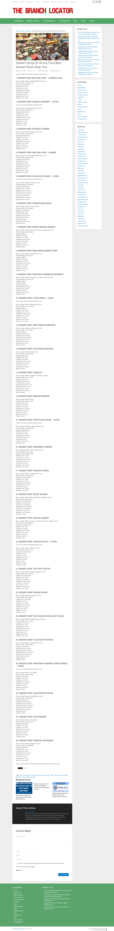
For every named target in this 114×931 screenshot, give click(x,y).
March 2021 (81, 190)
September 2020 (83, 204)
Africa (66, 1)
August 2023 (81, 139)
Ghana (48, 775)
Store (83, 21)
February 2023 (82, 154)
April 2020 (81, 216)
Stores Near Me (30, 777)
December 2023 (83, 137)
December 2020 (83, 197)
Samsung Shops (83, 107)
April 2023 (81, 149)
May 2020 (81, 214)
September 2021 (83, 182)
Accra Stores (27, 775)
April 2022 (81, 170)
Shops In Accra (59, 775)
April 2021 (81, 187)
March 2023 (81, 151)
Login (79, 99)
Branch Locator (33, 21)
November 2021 (83, 178)
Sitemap (22, 1)
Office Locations (83, 102)
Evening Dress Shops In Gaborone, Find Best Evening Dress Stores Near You (88, 38)
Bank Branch (18, 21)
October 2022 (82, 161)
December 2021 (83, 175)
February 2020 (82, 221)
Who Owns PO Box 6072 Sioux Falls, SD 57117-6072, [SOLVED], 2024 (24, 797)
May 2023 (81, 146)
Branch (60, 1)
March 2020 (81, 218)
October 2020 (82, 202)
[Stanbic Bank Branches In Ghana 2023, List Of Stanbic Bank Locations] (60, 787)
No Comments (56, 71)
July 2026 (81, 130)
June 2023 (81, 144)
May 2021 (81, 185)
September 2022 (83, 163)
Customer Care (64, 21)
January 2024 (82, 134)
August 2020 (82, 206)
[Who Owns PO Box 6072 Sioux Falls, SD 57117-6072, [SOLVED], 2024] (24, 788)
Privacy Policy (29, 1)
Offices (91, 21)
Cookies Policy (45, 1)
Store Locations (82, 116)
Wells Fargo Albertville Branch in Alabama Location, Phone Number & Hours (41, 786)
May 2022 (81, 168)
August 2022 (81, 166)
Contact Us (15, 1)
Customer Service (49, 21)
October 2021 (82, 180)
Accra (21, 775)
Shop (75, 21)
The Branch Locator (17, 928)
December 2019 (83, 226)
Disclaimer (54, 1)
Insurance (81, 97)
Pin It (25, 768)
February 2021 (82, 192)
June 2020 (81, 211)
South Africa (73, 1)
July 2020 (81, 209)
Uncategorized (82, 119)
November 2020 (83, 199)
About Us (37, 1)
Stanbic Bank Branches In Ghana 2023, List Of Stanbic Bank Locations (60, 794)
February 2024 (82, 132)
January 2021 (82, 194)
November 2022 (83, 158)
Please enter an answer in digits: (26, 866)
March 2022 (81, 173)
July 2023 (81, 142)
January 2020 (82, 223)
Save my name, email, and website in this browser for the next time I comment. (41, 863)
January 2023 (82, 156)
